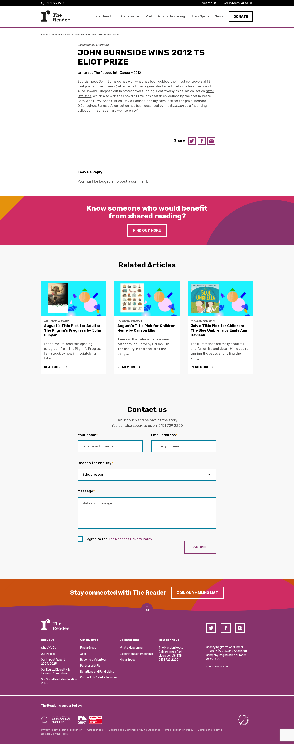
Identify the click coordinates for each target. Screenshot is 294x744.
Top (147, 610)
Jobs (83, 654)
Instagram (240, 628)
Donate (240, 16)
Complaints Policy (209, 729)
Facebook (202, 141)
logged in (106, 181)
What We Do (48, 647)
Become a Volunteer (93, 659)
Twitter (192, 141)
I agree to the (119, 539)
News (219, 16)
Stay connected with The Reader (118, 592)
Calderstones (86, 45)
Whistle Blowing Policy (54, 733)
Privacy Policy (49, 729)
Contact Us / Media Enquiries (98, 677)
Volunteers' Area (235, 3)
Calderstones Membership (136, 654)
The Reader (55, 16)
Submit (200, 547)
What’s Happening (171, 16)
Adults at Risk (95, 729)
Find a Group (88, 647)
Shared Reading (104, 16)
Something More (61, 34)
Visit (149, 16)
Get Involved (130, 16)
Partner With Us (90, 665)
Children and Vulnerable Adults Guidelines (134, 729)
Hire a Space (200, 16)
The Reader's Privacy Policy (130, 539)
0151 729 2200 (55, 3)
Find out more (147, 230)
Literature (102, 45)
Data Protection (72, 729)
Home (44, 34)
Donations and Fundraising (97, 671)
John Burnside (110, 81)
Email (211, 141)
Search (207, 3)
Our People (48, 654)
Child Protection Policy (179, 729)
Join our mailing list (197, 593)
